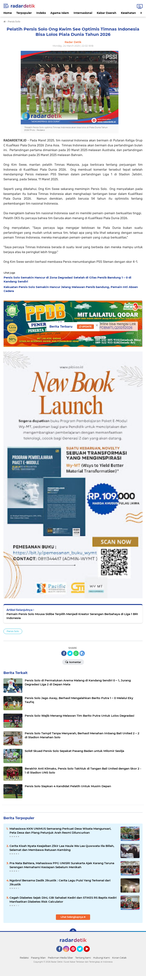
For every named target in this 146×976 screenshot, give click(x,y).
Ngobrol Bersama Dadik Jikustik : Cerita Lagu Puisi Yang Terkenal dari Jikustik (60, 882)
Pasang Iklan (38, 957)
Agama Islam (59, 13)
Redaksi (24, 957)
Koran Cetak (119, 957)
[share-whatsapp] (76, 653)
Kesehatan (128, 13)
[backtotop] (73, 931)
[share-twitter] (70, 653)
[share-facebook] (64, 653)
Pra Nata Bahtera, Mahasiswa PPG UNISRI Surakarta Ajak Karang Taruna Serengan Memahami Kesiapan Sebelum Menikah (62, 865)
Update (86, 326)
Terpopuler (24, 13)
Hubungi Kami (101, 957)
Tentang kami (83, 957)
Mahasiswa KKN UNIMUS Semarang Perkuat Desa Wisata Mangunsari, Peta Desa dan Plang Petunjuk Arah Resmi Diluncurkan (60, 830)
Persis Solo (13, 631)
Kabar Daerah (106, 13)
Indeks (41, 13)
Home (7, 13)
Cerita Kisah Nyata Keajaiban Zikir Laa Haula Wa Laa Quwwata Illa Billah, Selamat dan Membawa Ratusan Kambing (62, 848)
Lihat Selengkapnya (72, 917)
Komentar (75, 662)
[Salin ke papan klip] (82, 653)
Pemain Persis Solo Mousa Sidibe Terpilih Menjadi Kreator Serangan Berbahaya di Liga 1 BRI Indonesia (72, 616)
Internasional (83, 13)
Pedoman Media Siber (60, 957)
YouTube (89, 953)
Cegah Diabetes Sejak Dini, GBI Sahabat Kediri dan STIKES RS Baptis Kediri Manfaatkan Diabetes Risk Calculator (63, 899)
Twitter (81, 953)
